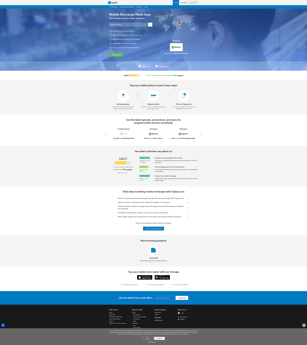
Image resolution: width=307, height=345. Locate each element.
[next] (201, 134)
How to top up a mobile (127, 7)
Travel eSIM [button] (183, 3)
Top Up (134, 312)
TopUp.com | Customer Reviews (117, 323)
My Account (112, 314)
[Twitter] (183, 313)
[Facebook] (179, 313)
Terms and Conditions (115, 319)
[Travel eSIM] (153, 250)
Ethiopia (176, 40)
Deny (147, 338)
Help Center (158, 312)
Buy (134, 325)
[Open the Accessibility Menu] (3, 325)
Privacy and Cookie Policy (115, 317)
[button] (176, 2)
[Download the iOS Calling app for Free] (144, 66)
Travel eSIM (153, 258)
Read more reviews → (123, 173)
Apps (146, 7)
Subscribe (182, 298)
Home (110, 312)
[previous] (105, 134)
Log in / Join (194, 2)
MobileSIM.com (159, 320)
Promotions (139, 7)
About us (111, 321)
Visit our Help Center (153, 228)
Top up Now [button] (116, 55)
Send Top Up (114, 7)
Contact (157, 314)
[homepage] (113, 2)
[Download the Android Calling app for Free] (162, 66)
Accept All (159, 338)
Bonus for (176, 53)
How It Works (137, 327)
